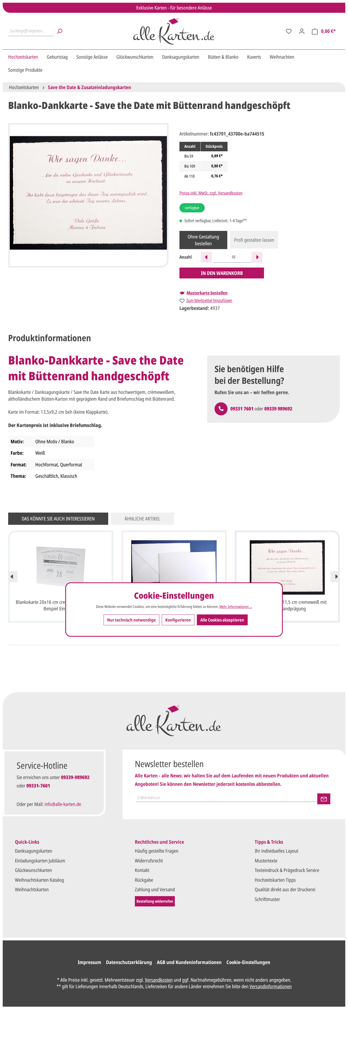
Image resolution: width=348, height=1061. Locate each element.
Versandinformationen (271, 986)
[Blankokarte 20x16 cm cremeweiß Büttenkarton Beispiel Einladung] (61, 567)
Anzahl (185, 257)
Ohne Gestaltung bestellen (203, 239)
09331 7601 (241, 408)
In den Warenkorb (222, 273)
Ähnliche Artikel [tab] (142, 518)
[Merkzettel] (288, 31)
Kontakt (142, 870)
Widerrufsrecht (149, 860)
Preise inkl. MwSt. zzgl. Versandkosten (211, 193)
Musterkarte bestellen (207, 293)
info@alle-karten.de (63, 804)
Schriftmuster (267, 899)
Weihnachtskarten (32, 889)
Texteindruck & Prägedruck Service (287, 870)
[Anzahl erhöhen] (256, 257)
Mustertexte (266, 860)
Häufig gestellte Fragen (156, 850)
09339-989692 (75, 777)
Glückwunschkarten (33, 870)
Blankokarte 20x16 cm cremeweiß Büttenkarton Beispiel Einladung (61, 605)
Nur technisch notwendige (131, 620)
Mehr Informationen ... (235, 606)
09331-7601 (38, 785)
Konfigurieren (178, 620)
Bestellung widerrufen (154, 901)
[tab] (49, 338)
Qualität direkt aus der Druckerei (285, 889)
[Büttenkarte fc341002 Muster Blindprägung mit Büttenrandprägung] (174, 567)
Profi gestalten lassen (254, 240)
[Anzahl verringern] (206, 257)
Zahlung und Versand (155, 889)
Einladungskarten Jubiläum (40, 860)
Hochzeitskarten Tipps (275, 880)
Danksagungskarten (33, 850)
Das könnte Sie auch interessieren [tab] (58, 518)
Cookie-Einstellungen (248, 962)
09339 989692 (278, 408)
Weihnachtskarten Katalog (39, 880)
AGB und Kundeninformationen (189, 962)
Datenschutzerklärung (129, 962)
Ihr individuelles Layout (276, 850)
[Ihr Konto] (301, 31)
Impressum (89, 962)
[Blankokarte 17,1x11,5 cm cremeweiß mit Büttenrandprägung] (287, 567)
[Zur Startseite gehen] (174, 31)
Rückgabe (144, 880)
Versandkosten (159, 980)
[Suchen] (59, 31)
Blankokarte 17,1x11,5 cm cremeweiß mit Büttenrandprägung (287, 605)
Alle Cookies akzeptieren (222, 620)
